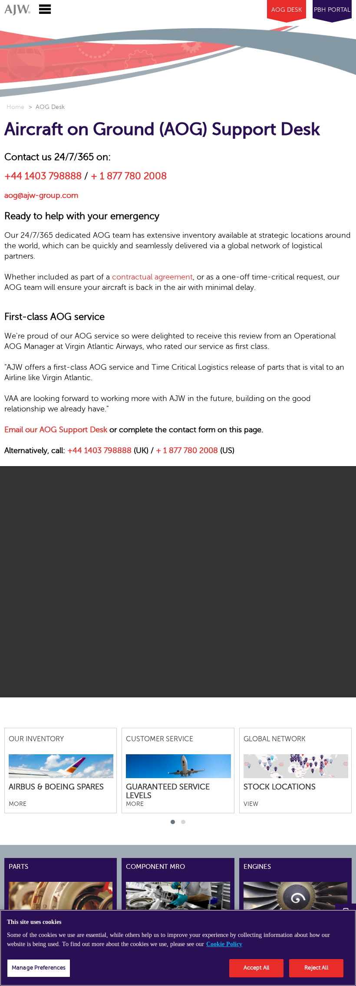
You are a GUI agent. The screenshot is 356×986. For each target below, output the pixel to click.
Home (15, 107)
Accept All (256, 968)
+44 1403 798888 (43, 176)
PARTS (18, 866)
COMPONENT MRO (155, 866)
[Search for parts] (75, 897)
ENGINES (257, 866)
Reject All (316, 968)
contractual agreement (152, 277)
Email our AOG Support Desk (55, 429)
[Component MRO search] (192, 897)
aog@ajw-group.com (41, 195)
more (17, 804)
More (135, 804)
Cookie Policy (224, 944)
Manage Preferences (39, 968)
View (251, 804)
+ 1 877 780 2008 (129, 176)
